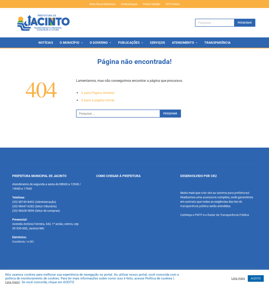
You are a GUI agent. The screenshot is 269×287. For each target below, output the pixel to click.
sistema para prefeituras (233, 192)
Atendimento (183, 43)
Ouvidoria (18, 241)
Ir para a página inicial (97, 100)
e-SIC (30, 241)
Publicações (129, 43)
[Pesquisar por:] (118, 114)
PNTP (198, 215)
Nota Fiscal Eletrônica (102, 4)
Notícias (45, 43)
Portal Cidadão (151, 4)
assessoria (210, 197)
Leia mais (12, 282)
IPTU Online (173, 4)
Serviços (157, 43)
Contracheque (129, 4)
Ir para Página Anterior (98, 93)
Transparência (217, 43)
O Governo (99, 43)
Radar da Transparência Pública (228, 215)
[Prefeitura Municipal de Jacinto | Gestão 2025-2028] (43, 22)
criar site (206, 192)
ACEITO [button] (256, 278)
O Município (69, 43)
